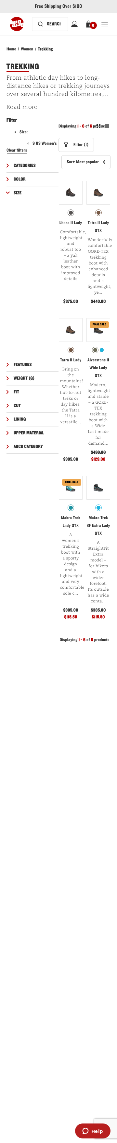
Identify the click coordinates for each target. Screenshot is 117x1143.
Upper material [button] (29, 433)
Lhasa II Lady (70, 222)
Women (27, 49)
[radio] (71, 212)
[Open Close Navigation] (104, 24)
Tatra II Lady (71, 360)
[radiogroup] (71, 212)
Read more (22, 107)
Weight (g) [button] (24, 378)
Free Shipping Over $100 (58, 6)
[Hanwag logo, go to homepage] (16, 24)
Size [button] (18, 192)
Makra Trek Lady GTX (71, 521)
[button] (90, 24)
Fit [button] (16, 392)
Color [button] (20, 179)
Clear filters (16, 150)
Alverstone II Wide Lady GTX (98, 367)
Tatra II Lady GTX (98, 226)
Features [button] (23, 364)
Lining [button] (20, 419)
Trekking (45, 49)
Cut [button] (17, 405)
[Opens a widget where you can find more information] (92, 1131)
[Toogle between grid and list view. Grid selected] (102, 127)
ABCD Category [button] (28, 446)
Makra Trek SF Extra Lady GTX (98, 525)
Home (11, 49)
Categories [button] (25, 165)
